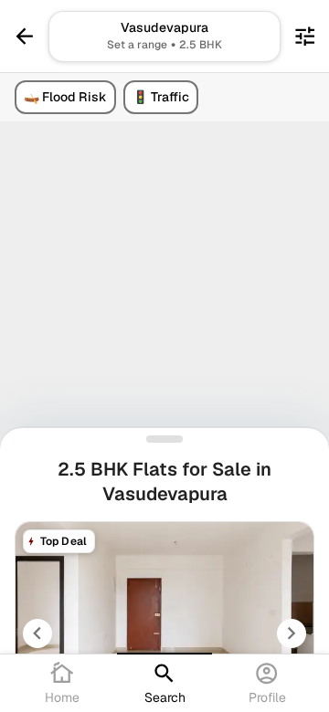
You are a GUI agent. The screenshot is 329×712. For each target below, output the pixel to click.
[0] (305, 36)
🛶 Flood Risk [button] (65, 97)
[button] (164, 36)
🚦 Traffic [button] (161, 97)
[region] (164, 356)
